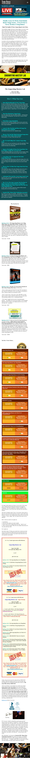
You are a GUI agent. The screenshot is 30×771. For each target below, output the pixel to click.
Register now (4, 700)
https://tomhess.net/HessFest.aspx (15, 586)
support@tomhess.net (11, 582)
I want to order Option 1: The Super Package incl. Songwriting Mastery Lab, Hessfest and (13, 610)
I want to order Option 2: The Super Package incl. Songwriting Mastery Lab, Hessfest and (15, 615)
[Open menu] (27, 2)
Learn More (24, 354)
